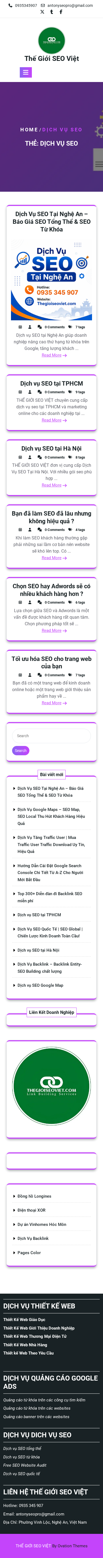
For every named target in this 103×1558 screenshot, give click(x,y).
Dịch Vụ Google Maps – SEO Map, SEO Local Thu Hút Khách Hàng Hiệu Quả (51, 816)
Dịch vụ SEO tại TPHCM (51, 383)
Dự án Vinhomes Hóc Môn (42, 1224)
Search (21, 750)
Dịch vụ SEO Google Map (40, 985)
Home (29, 129)
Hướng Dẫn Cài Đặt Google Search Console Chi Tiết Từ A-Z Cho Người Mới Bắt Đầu (50, 872)
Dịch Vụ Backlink (33, 1238)
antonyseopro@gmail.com (70, 5)
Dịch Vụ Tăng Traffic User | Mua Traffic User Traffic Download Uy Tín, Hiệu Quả (51, 844)
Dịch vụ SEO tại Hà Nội (51, 448)
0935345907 (26, 5)
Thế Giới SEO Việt (51, 59)
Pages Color (29, 1252)
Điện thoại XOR (31, 1210)
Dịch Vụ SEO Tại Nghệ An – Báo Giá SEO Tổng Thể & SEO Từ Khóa (52, 222)
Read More (52, 355)
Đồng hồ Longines (34, 1196)
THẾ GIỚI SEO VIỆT (52, 1545)
